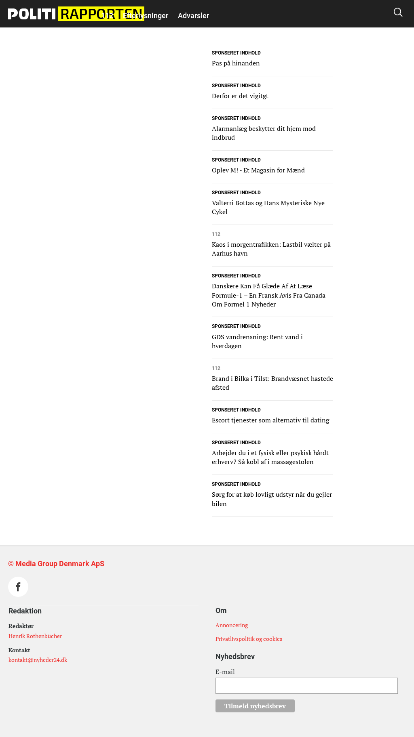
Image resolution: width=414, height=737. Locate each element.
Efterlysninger (145, 15)
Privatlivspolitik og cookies (248, 639)
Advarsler (193, 15)
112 (107, 15)
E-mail (225, 671)
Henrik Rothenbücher (35, 636)
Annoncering (231, 625)
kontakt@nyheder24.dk (37, 660)
